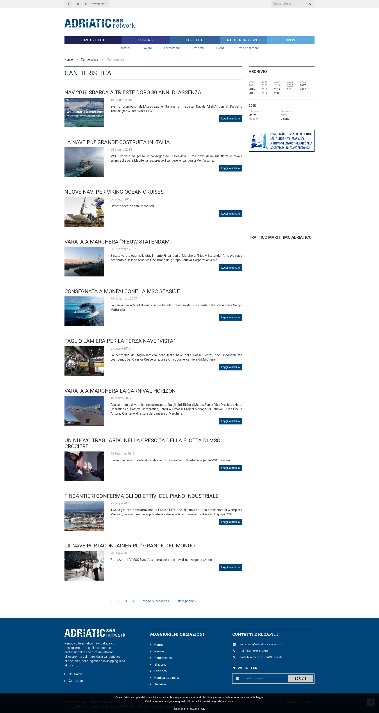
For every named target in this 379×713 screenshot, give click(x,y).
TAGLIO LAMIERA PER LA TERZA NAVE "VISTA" (119, 341)
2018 (290, 85)
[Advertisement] (235, 22)
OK (203, 708)
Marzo (252, 115)
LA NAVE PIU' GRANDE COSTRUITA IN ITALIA (117, 142)
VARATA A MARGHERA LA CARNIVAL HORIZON (120, 391)
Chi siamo (75, 674)
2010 (264, 93)
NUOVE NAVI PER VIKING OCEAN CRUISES (114, 192)
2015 (264, 89)
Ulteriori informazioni (186, 708)
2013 (290, 89)
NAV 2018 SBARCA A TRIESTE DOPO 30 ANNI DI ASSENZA (132, 92)
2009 (277, 93)
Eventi (220, 48)
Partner (125, 48)
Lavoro (147, 48)
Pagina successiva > (156, 601)
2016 (252, 89)
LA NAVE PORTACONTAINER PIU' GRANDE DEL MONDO (129, 546)
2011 (252, 93)
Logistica (194, 40)
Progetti (198, 48)
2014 (277, 89)
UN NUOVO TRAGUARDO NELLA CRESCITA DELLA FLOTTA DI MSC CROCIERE (142, 443)
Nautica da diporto (243, 40)
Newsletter (98, 4)
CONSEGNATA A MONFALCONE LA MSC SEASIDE (122, 291)
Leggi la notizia (230, 118)
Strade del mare (248, 48)
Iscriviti (300, 678)
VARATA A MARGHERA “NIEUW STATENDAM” (120, 242)
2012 (303, 89)
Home (68, 59)
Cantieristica (93, 40)
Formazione (172, 48)
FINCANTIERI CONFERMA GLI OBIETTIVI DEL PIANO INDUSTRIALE (141, 496)
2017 (303, 85)
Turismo (291, 40)
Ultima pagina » (186, 601)
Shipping (145, 40)
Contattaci (76, 680)
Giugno (285, 118)
